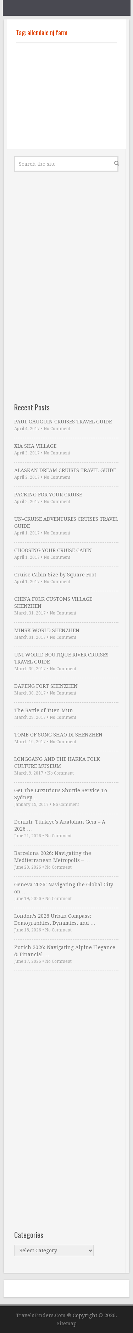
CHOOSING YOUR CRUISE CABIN (53, 550)
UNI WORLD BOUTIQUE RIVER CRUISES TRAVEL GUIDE (61, 658)
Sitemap (67, 1323)
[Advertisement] (66, 96)
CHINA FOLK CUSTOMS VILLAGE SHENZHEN (53, 602)
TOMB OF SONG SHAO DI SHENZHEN (58, 735)
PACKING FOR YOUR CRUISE (48, 494)
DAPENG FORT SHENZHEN (46, 686)
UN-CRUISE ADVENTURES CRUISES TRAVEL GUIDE (66, 522)
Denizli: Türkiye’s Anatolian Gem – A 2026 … (59, 825)
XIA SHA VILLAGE (35, 446)
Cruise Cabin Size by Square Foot (55, 574)
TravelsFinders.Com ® (43, 1315)
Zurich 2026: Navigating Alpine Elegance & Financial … (64, 950)
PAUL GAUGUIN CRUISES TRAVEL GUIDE (63, 421)
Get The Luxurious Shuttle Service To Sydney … (60, 794)
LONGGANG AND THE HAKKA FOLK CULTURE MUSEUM (57, 762)
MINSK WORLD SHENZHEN (46, 630)
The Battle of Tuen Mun (43, 710)
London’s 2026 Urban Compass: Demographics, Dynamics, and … (54, 919)
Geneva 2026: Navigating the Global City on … (63, 888)
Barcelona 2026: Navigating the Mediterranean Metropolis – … (52, 856)
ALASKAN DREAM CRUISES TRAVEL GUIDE (65, 470)
